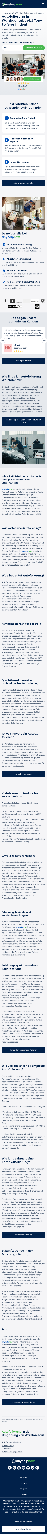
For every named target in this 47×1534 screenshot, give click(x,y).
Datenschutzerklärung (30, 1506)
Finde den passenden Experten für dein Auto (23, 421)
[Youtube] (23, 1468)
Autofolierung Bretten (11, 1442)
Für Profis (23, 1483)
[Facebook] (10, 1468)
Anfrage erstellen (34, 47)
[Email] (19, 1468)
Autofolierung (26, 13)
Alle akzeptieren (23, 1529)
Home (4, 13)
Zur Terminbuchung (23, 1234)
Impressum (11, 1509)
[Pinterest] (37, 1468)
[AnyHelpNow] (23, 1461)
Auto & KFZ (13, 13)
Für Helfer (23, 1478)
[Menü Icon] (43, 4)
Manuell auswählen (23, 1521)
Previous (2, 340)
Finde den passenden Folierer (23, 1050)
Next (44, 340)
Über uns (23, 1494)
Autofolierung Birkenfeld (8, 1447)
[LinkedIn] (28, 1468)
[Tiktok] (32, 1468)
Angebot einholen (23, 774)
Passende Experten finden (23, 1402)
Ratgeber (23, 1489)
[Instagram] (14, 1468)
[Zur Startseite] (12, 4)
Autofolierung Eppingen (12, 1452)
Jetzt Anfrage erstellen (23, 183)
